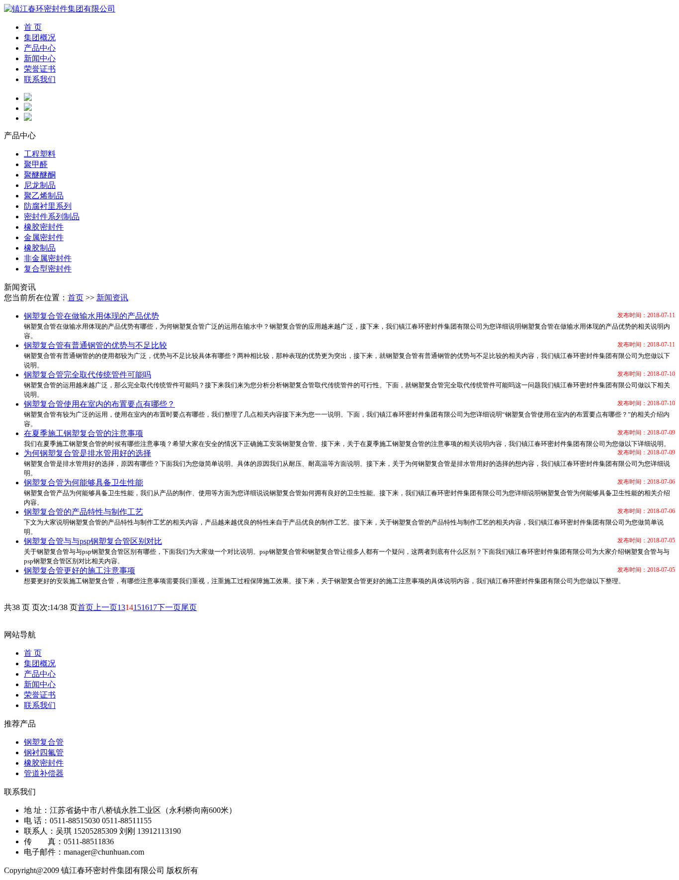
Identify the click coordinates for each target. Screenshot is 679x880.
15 (137, 607)
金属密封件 (44, 237)
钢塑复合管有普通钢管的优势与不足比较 (95, 345)
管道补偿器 (44, 773)
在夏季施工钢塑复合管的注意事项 (83, 433)
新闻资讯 (112, 297)
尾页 (189, 607)
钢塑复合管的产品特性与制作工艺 (83, 512)
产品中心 (40, 48)
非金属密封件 (48, 258)
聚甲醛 (36, 164)
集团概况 (40, 37)
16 (145, 607)
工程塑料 (40, 154)
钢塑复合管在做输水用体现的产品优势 (91, 316)
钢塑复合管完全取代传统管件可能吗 (87, 374)
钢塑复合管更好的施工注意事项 (79, 570)
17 (153, 607)
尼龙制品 (40, 185)
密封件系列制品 (52, 216)
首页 (76, 297)
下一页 (169, 607)
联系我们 (40, 79)
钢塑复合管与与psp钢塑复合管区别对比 (93, 541)
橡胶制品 (40, 248)
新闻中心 (40, 58)
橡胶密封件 (44, 227)
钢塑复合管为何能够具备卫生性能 (83, 482)
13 (121, 607)
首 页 (33, 27)
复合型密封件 (48, 268)
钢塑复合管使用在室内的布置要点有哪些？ (99, 404)
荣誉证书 (40, 69)
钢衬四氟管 (44, 752)
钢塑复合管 (44, 742)
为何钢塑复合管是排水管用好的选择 (87, 453)
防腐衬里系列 (48, 206)
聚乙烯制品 (44, 195)
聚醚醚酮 (40, 175)
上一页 (105, 607)
